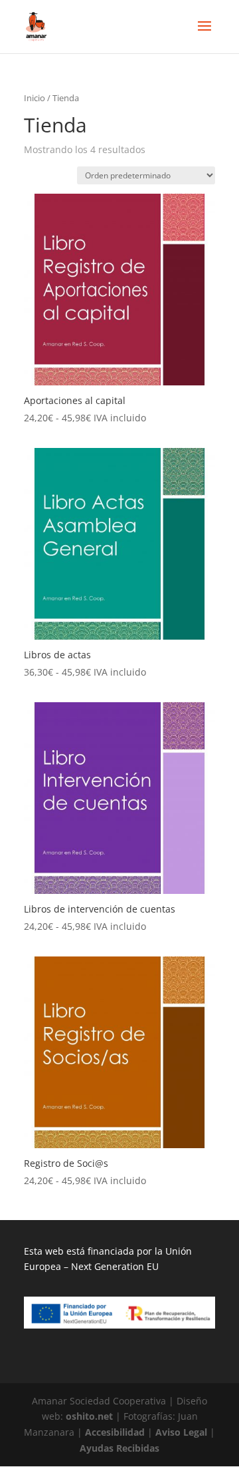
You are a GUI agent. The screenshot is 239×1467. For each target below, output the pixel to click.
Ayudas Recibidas (119, 1448)
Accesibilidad (115, 1432)
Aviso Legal (181, 1432)
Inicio (34, 98)
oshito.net (89, 1416)
